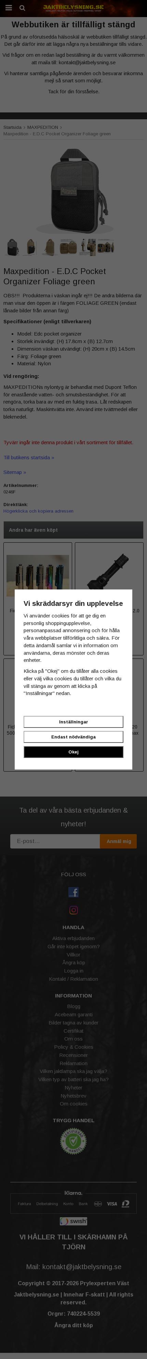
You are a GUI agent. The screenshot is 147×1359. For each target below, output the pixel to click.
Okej (73, 752)
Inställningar (73, 721)
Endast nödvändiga (73, 736)
